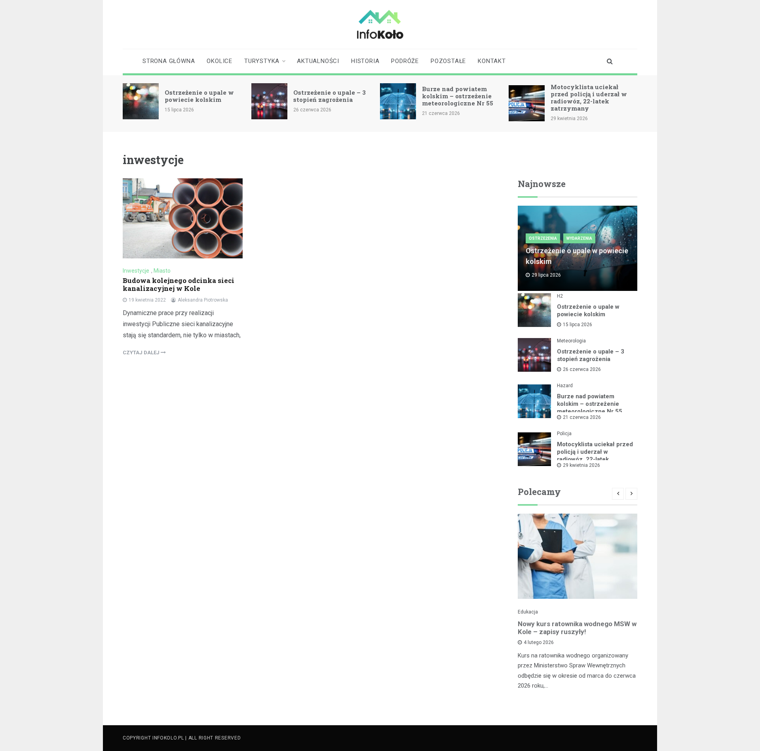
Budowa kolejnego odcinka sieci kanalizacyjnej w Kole (178, 284)
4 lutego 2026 (539, 642)
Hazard (565, 385)
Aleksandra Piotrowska (203, 300)
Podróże (405, 61)
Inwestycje (136, 271)
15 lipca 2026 (577, 324)
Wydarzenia (579, 238)
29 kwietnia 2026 (581, 465)
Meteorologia (571, 341)
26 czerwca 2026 (582, 369)
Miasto (162, 271)
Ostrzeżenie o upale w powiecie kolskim (199, 95)
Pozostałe (448, 61)
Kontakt (492, 61)
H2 (560, 296)
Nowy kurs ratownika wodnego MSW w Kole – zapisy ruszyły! (577, 628)
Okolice (219, 61)
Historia (365, 61)
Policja (564, 433)
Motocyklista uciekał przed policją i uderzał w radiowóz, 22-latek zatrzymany (589, 97)
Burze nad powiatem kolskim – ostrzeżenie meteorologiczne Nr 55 (457, 96)
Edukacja (528, 612)
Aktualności (318, 61)
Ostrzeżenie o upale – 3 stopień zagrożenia (329, 95)
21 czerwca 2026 (582, 417)
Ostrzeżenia (543, 238)
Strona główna (168, 61)
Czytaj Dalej (142, 352)
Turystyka (261, 61)
